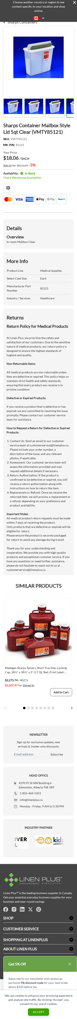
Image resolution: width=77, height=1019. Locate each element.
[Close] (70, 964)
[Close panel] (74, 2)
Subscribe (57, 754)
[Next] (72, 708)
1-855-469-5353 (30, 793)
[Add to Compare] (8, 188)
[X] (30, 909)
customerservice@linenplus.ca (49, 445)
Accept (38, 1012)
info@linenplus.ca (31, 799)
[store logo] (38, 880)
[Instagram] (13, 909)
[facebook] (5, 909)
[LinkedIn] (22, 909)
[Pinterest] (38, 909)
